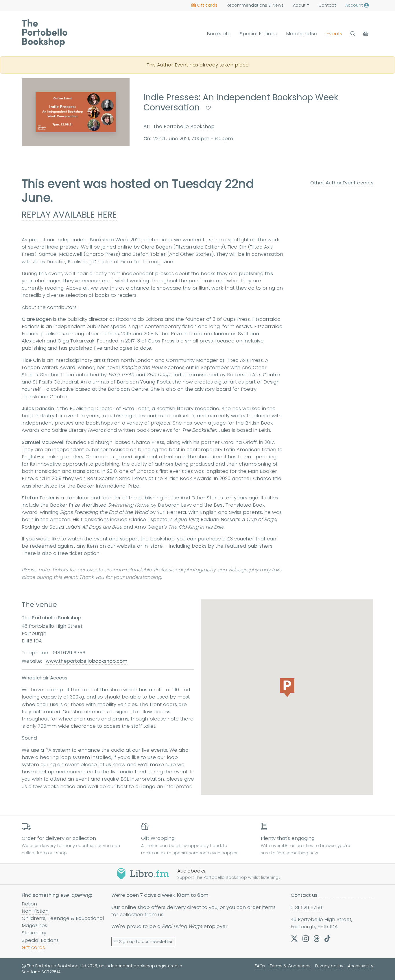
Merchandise (301, 33)
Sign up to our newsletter (146, 941)
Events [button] (334, 33)
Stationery (34, 932)
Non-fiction (35, 910)
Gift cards (207, 5)
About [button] (299, 5)
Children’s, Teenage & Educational (63, 918)
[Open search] (353, 33)
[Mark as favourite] (208, 108)
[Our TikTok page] (327, 938)
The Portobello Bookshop (183, 126)
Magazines (34, 925)
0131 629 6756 (306, 907)
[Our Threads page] (316, 938)
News (255, 5)
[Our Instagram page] (305, 938)
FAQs (260, 966)
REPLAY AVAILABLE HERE (69, 215)
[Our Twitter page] (294, 938)
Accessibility (360, 966)
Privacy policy (329, 966)
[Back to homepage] (44, 33)
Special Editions (258, 33)
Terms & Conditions (290, 966)
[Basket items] (366, 33)
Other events (341, 182)
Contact (327, 5)
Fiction (29, 903)
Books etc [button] (218, 33)
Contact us (304, 895)
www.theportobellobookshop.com (87, 660)
